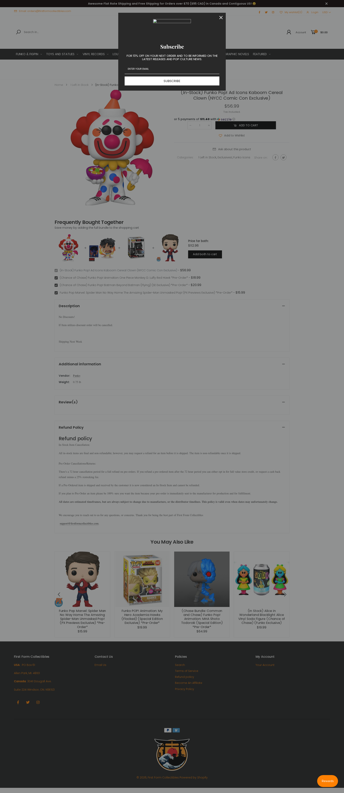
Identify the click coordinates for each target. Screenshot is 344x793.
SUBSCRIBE (172, 81)
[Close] (221, 17)
